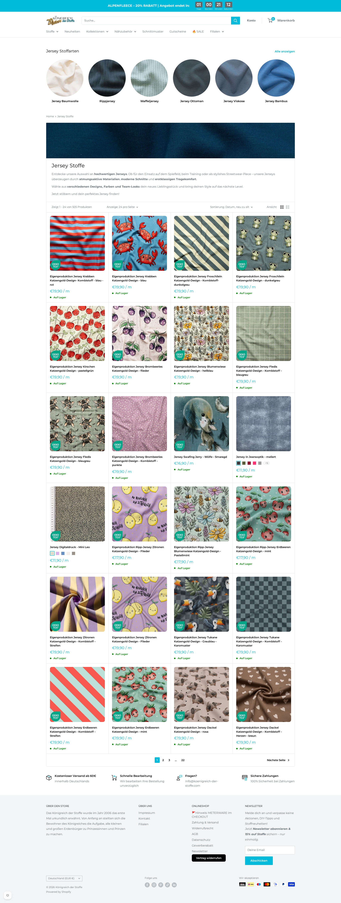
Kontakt (144, 818)
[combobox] (156, 21)
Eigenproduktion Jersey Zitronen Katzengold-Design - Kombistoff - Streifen (73, 641)
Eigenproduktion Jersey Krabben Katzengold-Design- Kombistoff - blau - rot (76, 280)
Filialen (215, 31)
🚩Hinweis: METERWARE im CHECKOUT (212, 814)
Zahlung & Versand (205, 822)
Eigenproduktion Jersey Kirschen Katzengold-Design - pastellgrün (72, 368)
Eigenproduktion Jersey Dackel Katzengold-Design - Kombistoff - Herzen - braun (259, 732)
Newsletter (200, 851)
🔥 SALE (198, 31)
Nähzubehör (123, 31)
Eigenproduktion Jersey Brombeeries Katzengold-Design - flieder (137, 368)
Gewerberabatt (202, 845)
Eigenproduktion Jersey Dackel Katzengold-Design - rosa (195, 729)
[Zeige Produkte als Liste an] (287, 207)
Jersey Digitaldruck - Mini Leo (70, 547)
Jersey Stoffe (65, 116)
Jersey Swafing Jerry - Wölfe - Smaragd (200, 457)
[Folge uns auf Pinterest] (160, 884)
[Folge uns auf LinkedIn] (174, 884)
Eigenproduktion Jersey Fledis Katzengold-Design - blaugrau (70, 459)
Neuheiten (72, 31)
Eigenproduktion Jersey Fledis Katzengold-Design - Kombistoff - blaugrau (259, 371)
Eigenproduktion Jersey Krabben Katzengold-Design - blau (134, 278)
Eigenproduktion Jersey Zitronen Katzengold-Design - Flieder (134, 639)
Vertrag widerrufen (208, 858)
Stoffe (50, 31)
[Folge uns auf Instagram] (153, 884)
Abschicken (258, 860)
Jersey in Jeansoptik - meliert (256, 457)
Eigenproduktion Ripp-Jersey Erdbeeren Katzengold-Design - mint (263, 549)
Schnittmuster (152, 31)
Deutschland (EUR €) (61, 878)
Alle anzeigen (285, 51)
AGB (195, 834)
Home (50, 116)
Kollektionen (95, 31)
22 (183, 760)
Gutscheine (178, 31)
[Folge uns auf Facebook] (147, 884)
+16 (266, 463)
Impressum (147, 813)
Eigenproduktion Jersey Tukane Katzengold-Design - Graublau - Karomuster (195, 641)
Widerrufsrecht (202, 828)
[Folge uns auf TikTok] (167, 884)
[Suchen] (235, 21)
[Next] (295, 78)
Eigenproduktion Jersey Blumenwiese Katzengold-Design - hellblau (200, 368)
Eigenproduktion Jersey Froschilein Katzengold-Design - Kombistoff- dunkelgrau (198, 280)
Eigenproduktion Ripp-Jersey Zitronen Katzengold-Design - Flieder (138, 549)
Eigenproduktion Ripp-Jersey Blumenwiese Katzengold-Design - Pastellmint (197, 551)
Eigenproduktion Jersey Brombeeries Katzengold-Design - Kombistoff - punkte (137, 461)
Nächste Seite (276, 760)
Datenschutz (201, 840)
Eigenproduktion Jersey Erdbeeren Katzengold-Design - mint (135, 729)
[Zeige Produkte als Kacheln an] (281, 207)
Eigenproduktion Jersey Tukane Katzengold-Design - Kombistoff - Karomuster (259, 641)
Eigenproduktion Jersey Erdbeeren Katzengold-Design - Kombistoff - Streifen (73, 732)
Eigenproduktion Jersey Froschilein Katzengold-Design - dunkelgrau (260, 278)
